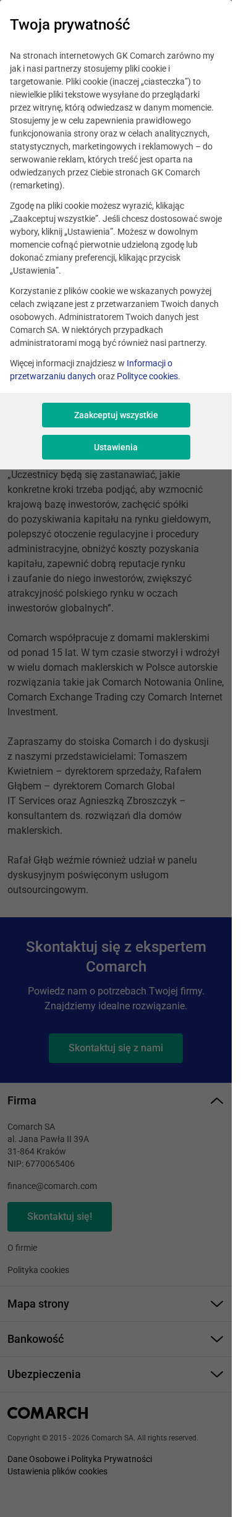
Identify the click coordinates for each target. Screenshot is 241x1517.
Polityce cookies (147, 376)
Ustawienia (116, 447)
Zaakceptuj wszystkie (116, 415)
